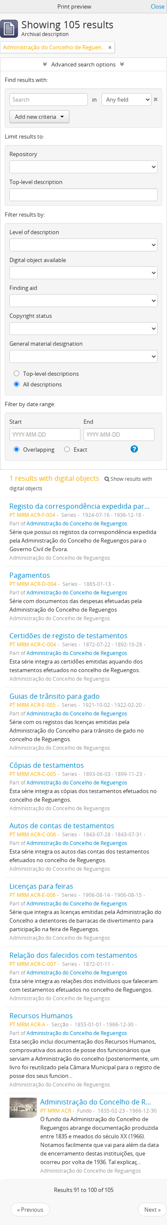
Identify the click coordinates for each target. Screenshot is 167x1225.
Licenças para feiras (41, 886)
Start (15, 421)
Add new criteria (35, 117)
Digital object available (37, 260)
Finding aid (23, 288)
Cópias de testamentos (46, 765)
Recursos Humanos (41, 1015)
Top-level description (36, 182)
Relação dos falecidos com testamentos (73, 955)
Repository (23, 154)
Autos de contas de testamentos (61, 825)
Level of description (34, 232)
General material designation (46, 343)
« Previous (30, 1209)
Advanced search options (83, 64)
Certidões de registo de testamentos (68, 635)
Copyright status (30, 316)
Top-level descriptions (50, 373)
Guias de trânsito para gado (54, 696)
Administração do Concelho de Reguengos (77, 523)
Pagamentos (29, 575)
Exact (79, 449)
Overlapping (38, 449)
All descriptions (42, 384)
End (88, 421)
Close (157, 6)
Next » (152, 1209)
